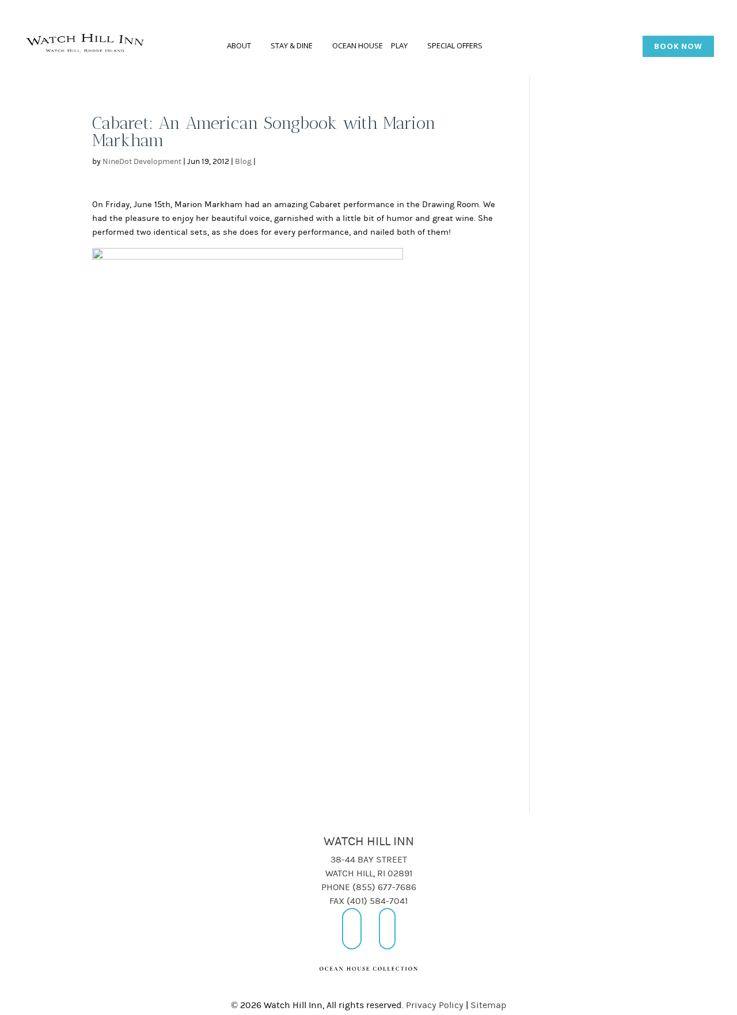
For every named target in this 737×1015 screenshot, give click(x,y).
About (239, 45)
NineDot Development (141, 161)
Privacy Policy (435, 1005)
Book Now (678, 46)
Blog (243, 161)
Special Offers (455, 45)
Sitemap (488, 1005)
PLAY (399, 45)
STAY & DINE (292, 45)
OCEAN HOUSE (357, 45)
